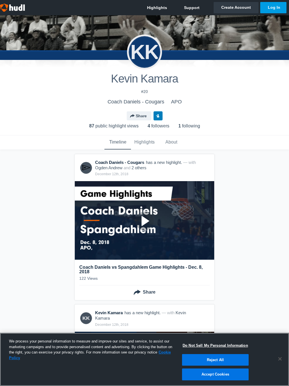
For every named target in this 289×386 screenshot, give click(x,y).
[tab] (117, 142)
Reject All (215, 360)
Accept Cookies (215, 374)
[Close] (280, 359)
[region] (144, 359)
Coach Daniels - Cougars (136, 102)
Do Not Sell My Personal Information (215, 345)
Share (141, 116)
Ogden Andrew (108, 167)
